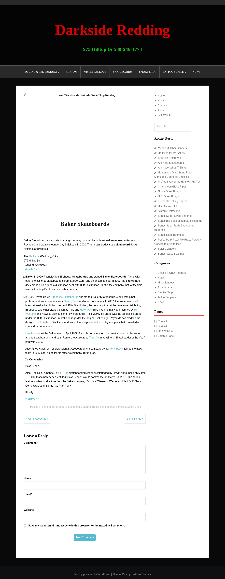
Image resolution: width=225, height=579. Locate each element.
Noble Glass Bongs (169, 191)
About (161, 110)
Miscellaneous (95, 71)
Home (161, 95)
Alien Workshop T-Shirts (172, 167)
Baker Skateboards (103, 406)
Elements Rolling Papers (172, 201)
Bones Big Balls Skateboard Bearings (180, 220)
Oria (124, 574)
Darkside (34, 256)
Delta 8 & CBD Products (42, 71)
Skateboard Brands (53, 406)
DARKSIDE (32, 399)
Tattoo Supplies (174, 71)
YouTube (63, 373)
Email (28, 494)
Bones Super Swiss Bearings (175, 215)
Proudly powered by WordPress (92, 574)
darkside (121, 406)
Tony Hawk (116, 348)
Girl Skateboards (38, 418)
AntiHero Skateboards (171, 162)
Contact (162, 105)
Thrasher (94, 337)
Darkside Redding (112, 30)
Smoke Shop (147, 71)
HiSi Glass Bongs (168, 196)
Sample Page (166, 336)
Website (29, 509)
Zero (75, 301)
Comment (31, 442)
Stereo (67, 301)
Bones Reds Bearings (171, 234)
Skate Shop (134, 406)
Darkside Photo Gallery (171, 153)
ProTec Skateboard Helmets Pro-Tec (179, 181)
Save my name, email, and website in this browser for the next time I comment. (76, 525)
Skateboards (122, 71)
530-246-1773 (32, 269)
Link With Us (165, 115)
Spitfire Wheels (167, 248)
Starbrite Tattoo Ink (169, 211)
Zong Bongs (134, 418)
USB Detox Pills (167, 206)
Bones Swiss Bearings (171, 253)
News (196, 71)
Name (28, 478)
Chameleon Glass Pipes (172, 186)
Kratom (71, 71)
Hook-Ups (86, 309)
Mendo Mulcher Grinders (172, 148)
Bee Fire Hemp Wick (170, 157)
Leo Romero (32, 333)
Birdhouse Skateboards (64, 297)
